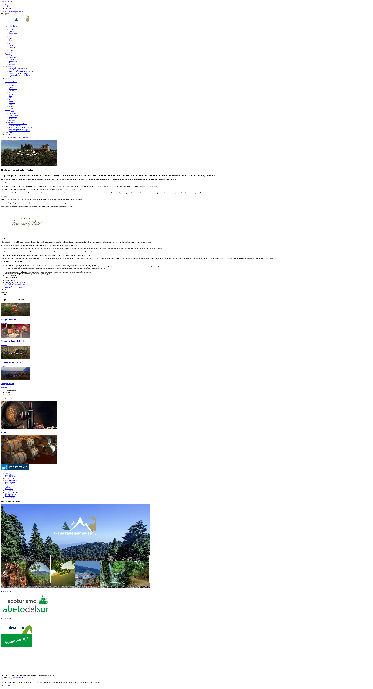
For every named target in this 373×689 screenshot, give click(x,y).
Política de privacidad (7, 679)
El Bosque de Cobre (11, 480)
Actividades (8, 77)
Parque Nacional (10, 66)
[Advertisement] (59, 661)
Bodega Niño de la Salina (11, 362)
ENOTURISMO (6, 398)
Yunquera (11, 35)
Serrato (11, 52)
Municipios (8, 28)
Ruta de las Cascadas (11, 478)
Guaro (10, 40)
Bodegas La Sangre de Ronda (13, 341)
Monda (11, 38)
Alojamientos (13, 61)
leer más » (4, 323)
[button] (186, 289)
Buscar (3, 13)
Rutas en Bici (13, 57)
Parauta (11, 49)
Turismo (7, 54)
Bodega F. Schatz (7, 384)
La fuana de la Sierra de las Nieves (19, 75)
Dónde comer (13, 63)
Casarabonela (13, 33)
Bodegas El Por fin (8, 320)
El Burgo (11, 31)
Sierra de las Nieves (11, 26)
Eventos (7, 78)
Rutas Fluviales (9, 484)
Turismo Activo (13, 59)
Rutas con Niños (10, 477)
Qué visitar (12, 64)
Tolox (10, 36)
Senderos (11, 56)
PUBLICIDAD (6, 591)
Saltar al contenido (6, 1)
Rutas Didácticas (10, 482)
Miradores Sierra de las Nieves (18, 68)
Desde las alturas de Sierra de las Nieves (21, 71)
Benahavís (12, 47)
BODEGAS (4, 432)
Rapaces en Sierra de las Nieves (18, 73)
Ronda (11, 45)
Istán (10, 42)
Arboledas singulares (15, 70)
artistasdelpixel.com (18, 677)
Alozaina (11, 29)
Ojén (10, 43)
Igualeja (11, 50)
